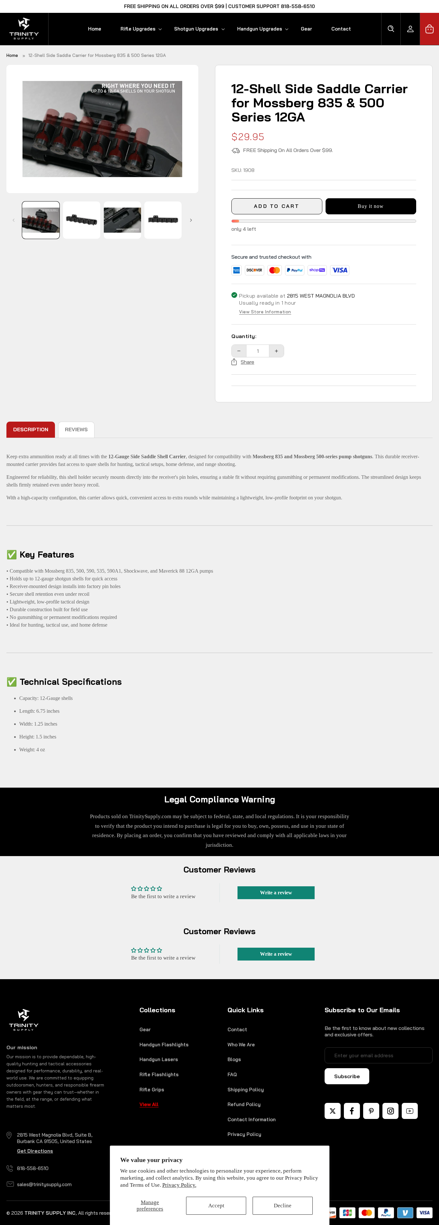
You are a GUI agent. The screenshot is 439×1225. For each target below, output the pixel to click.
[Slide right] (191, 220)
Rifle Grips (151, 1089)
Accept (216, 1206)
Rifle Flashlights (159, 1074)
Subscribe (347, 1076)
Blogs (234, 1059)
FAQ (232, 1074)
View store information (265, 312)
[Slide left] (13, 220)
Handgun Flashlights (164, 1045)
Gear (145, 1029)
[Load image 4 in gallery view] (163, 220)
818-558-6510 (33, 1168)
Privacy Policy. (179, 1185)
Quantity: (243, 336)
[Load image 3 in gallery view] (122, 220)
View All (148, 1104)
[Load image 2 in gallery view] (81, 220)
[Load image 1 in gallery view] (40, 220)
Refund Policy (244, 1104)
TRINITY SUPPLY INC (50, 1213)
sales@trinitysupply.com (44, 1184)
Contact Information (252, 1119)
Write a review (276, 892)
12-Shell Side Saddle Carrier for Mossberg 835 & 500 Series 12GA (97, 55)
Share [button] (247, 362)
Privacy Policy (244, 1134)
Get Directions (35, 1151)
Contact (237, 1029)
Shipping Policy (246, 1089)
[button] (138, 29)
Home (12, 55)
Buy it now (371, 206)
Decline (282, 1206)
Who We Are (241, 1045)
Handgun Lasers (158, 1059)
